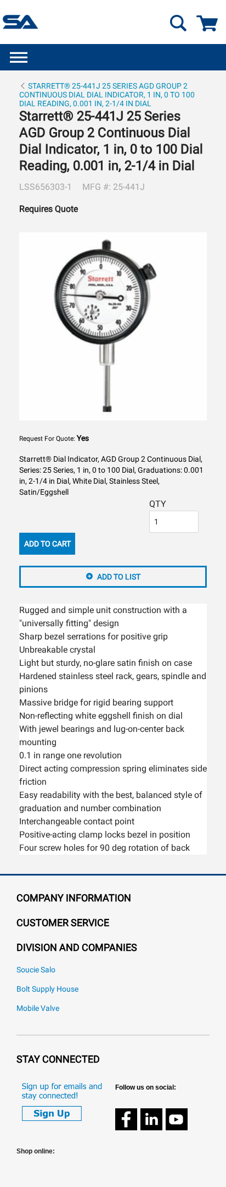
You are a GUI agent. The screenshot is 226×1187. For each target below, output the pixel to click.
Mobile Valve (37, 1008)
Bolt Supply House (47, 989)
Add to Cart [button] (47, 543)
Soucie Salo (35, 970)
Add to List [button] (118, 576)
